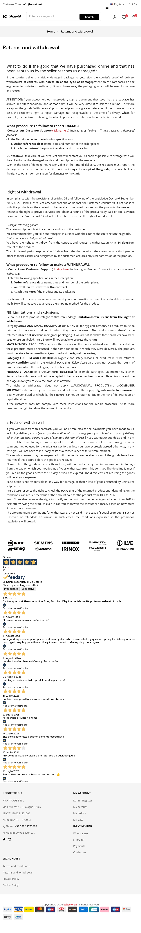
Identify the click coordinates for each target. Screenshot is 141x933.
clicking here (60, 130)
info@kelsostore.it (33, 4)
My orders (79, 813)
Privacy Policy (11, 878)
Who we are (80, 833)
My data (78, 819)
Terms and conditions (16, 866)
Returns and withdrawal (17, 872)
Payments (79, 846)
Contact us (79, 852)
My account (80, 807)
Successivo (28, 588)
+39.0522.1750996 (26, 826)
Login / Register (82, 800)
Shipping (78, 839)
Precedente (11, 588)
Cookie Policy (11, 885)
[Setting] (115, 17)
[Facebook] (4, 840)
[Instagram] (9, 840)
